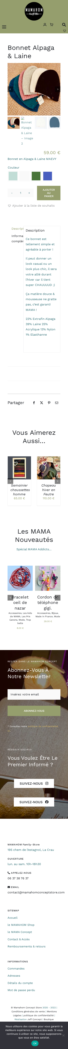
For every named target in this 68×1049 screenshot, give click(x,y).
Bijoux (55, 613)
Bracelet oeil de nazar (20, 602)
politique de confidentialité (38, 1015)
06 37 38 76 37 (18, 878)
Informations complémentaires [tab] (16, 238)
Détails (15, 474)
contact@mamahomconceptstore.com (36, 892)
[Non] (63, 1035)
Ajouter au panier (49, 193)
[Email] (56, 402)
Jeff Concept (34, 1019)
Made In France (44, 616)
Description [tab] (16, 228)
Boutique (49, 1019)
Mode (22, 620)
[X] (41, 402)
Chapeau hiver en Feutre (48, 489)
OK (35, 1043)
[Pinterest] (49, 402)
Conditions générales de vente (28, 1011)
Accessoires (15, 613)
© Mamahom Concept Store (26, 1007)
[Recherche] (64, 24)
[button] (13, 176)
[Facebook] (34, 402)
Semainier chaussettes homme (20, 489)
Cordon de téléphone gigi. (48, 602)
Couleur (13, 167)
